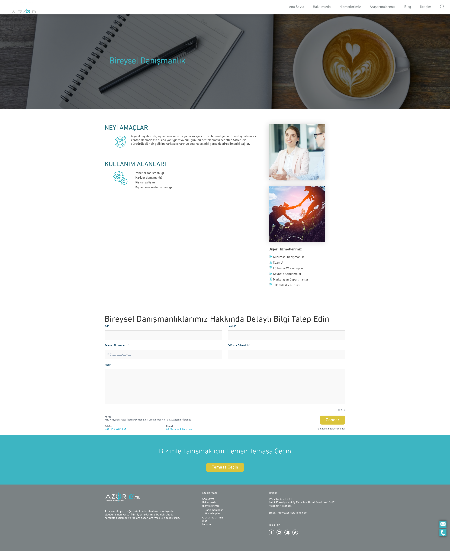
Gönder (332, 420)
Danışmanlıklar (214, 510)
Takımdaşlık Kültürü (286, 285)
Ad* (107, 326)
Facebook (271, 532)
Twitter (295, 532)
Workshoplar (212, 513)
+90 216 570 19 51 (280, 499)
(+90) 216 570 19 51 (115, 429)
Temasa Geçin (225, 467)
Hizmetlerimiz (210, 506)
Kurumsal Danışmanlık (288, 257)
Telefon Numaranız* (116, 345)
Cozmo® (278, 263)
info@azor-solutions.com (179, 429)
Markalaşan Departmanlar (290, 279)
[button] (442, 7)
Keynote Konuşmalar (287, 274)
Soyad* (232, 326)
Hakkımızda (322, 7)
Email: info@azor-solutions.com (288, 512)
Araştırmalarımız (383, 7)
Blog (407, 7)
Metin (108, 365)
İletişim (425, 7)
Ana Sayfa (296, 7)
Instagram (279, 532)
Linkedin (287, 532)
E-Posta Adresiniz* (239, 345)
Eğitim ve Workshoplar (288, 268)
